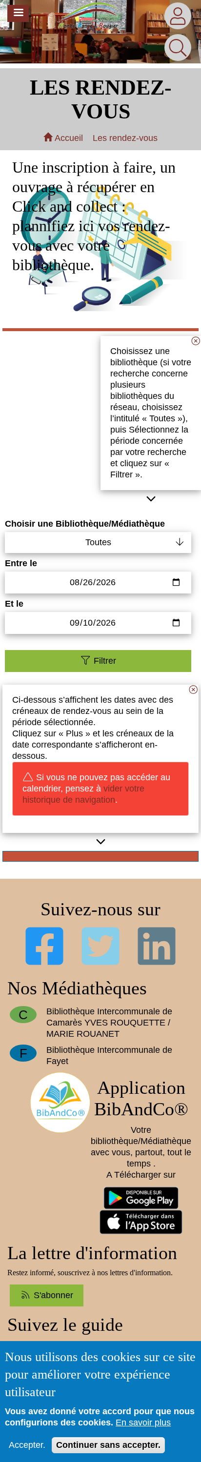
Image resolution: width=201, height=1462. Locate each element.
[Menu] (18, 13)
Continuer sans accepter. (108, 1445)
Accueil (67, 138)
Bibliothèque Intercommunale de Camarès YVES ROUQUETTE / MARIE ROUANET (109, 1023)
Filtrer (103, 661)
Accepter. (27, 1445)
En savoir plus (143, 1422)
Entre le (21, 563)
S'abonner (52, 1295)
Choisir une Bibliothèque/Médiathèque (85, 524)
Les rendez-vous (125, 138)
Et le (14, 604)
